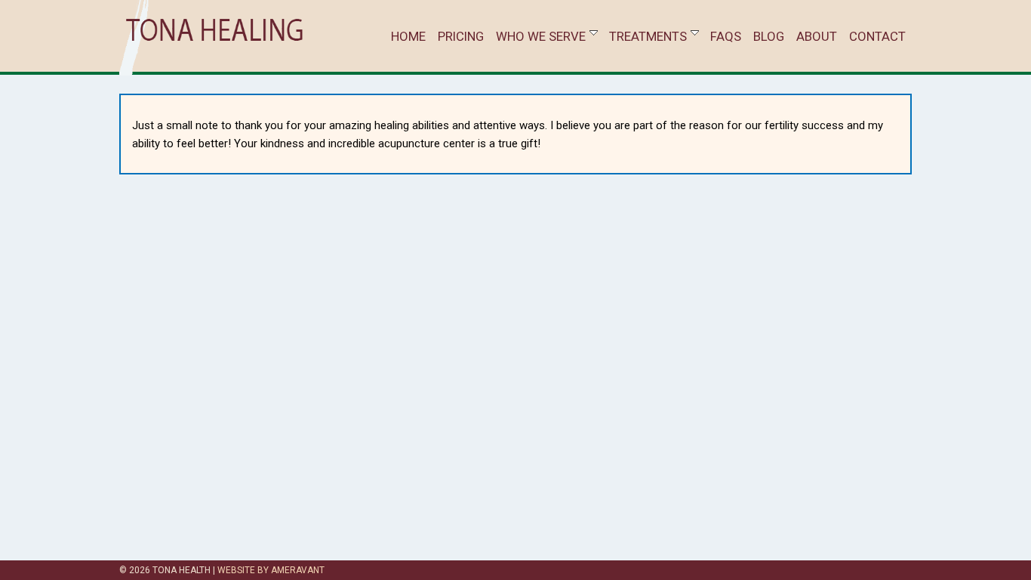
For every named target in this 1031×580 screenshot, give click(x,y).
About (816, 36)
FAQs (725, 36)
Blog (768, 36)
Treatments (648, 36)
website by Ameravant (271, 570)
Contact (877, 36)
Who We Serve (541, 36)
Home (408, 36)
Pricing (461, 36)
